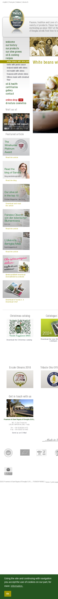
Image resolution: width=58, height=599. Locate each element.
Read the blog (11, 180)
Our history (11, 45)
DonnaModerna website (15, 277)
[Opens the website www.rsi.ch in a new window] (16, 122)
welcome (10, 42)
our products (12, 48)
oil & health (12, 84)
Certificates (12, 87)
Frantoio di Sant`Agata (16, 23)
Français (12, 2)
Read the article (12, 157)
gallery (9, 90)
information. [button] (17, 586)
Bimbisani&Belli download (15, 275)
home (48, 482)
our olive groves (14, 52)
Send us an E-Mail (19, 433)
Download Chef (12, 302)
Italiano (18, 2)
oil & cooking (12, 55)
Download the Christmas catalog (19, 340)
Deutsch (25, 2)
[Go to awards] (20, 379)
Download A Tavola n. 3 (15, 300)
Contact (10, 94)
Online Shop (11, 100)
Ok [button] (7, 593)
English (5, 2)
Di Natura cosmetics (16, 103)
